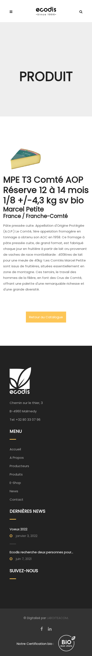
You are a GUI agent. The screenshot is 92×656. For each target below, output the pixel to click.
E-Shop (15, 482)
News (14, 491)
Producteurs (19, 466)
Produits (16, 474)
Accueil (15, 449)
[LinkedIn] (50, 629)
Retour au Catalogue (46, 317)
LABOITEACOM (57, 618)
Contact (16, 499)
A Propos (17, 457)
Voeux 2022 (18, 529)
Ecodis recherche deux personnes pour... (41, 552)
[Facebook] (41, 629)
